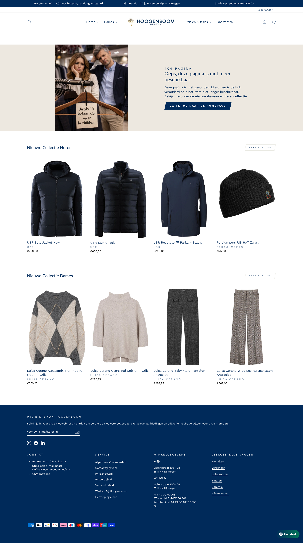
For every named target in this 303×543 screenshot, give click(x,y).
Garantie (217, 486)
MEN (157, 461)
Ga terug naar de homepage (198, 105)
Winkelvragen (220, 493)
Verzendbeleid (104, 485)
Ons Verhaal (225, 22)
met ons (44, 473)
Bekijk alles (260, 147)
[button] (287, 534)
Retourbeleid (103, 479)
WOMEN (159, 478)
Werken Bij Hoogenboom (111, 491)
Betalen (217, 480)
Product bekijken (57, 234)
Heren (91, 22)
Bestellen (218, 461)
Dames (109, 22)
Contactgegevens (106, 468)
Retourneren (220, 474)
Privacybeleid (104, 473)
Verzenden (218, 467)
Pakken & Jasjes (197, 22)
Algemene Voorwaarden (110, 462)
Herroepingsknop (106, 497)
